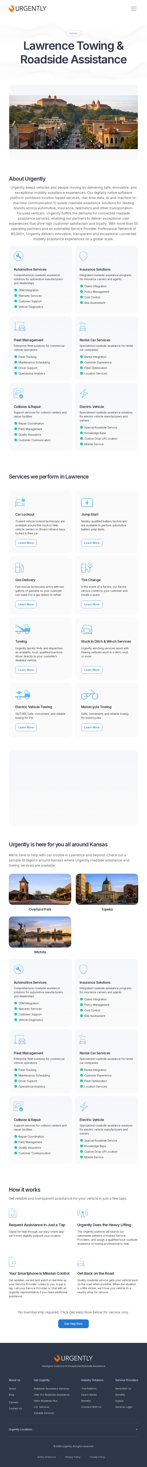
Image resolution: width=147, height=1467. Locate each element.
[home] (27, 8)
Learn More (26, 542)
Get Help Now (73, 1323)
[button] (133, 8)
